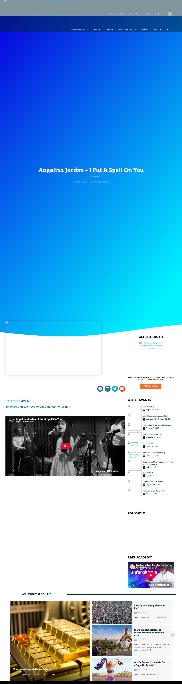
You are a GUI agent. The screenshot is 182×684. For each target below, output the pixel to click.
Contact (121, 13)
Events (155, 29)
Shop (137, 13)
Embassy (109, 29)
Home (76, 181)
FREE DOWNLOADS (126, 29)
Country (147, 13)
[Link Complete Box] (151, 408)
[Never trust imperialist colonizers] (50, 641)
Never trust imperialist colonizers (32, 669)
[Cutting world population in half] (112, 612)
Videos (144, 29)
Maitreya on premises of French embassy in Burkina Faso (149, 633)
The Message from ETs (79, 29)
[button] (170, 14)
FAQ (130, 13)
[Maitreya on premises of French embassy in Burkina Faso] (112, 640)
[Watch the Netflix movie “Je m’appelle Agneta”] (112, 669)
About (169, 29)
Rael (95, 29)
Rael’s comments (99, 181)
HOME (111, 13)
